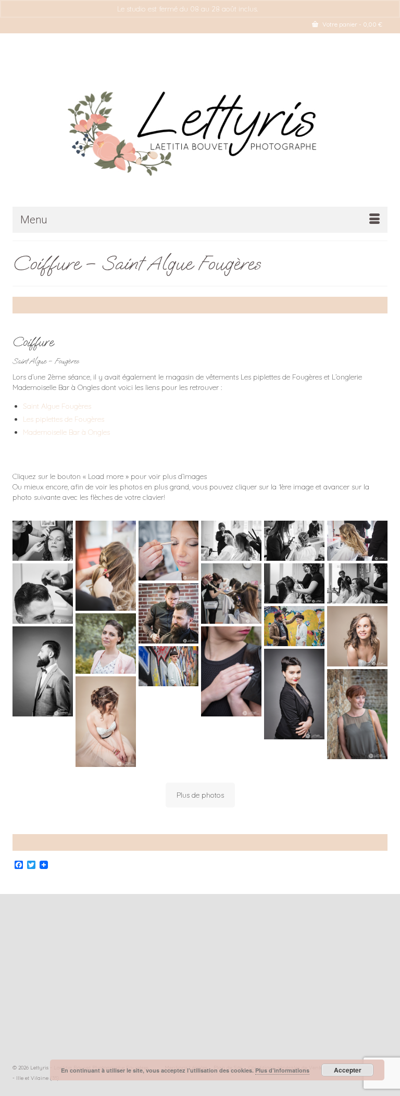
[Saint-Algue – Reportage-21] (231, 593)
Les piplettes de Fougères (63, 419)
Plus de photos (200, 795)
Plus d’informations (282, 1070)
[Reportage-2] (231, 541)
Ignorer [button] (271, 9)
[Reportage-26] (294, 626)
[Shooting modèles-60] (106, 643)
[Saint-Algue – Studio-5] (294, 694)
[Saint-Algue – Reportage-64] (42, 541)
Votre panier (351, 24)
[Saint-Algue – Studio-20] (357, 636)
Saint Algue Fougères (57, 406)
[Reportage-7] (106, 566)
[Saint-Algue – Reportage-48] (357, 583)
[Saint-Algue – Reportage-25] (294, 583)
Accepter (347, 1070)
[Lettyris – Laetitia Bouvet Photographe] (200, 128)
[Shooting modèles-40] (169, 666)
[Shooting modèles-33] (357, 714)
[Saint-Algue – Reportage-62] (169, 551)
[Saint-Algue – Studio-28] (106, 721)
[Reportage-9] (294, 541)
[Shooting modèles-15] (231, 671)
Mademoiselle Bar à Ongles (66, 432)
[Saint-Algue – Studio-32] (42, 671)
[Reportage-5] (357, 541)
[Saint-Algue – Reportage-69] (169, 613)
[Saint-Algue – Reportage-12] (42, 593)
